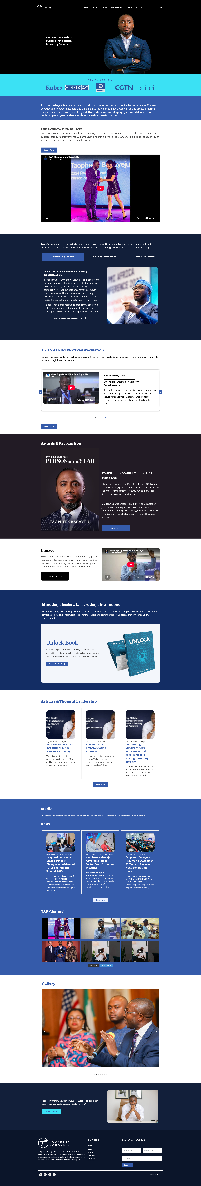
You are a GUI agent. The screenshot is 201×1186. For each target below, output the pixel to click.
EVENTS (129, 8)
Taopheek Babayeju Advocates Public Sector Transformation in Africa (100, 862)
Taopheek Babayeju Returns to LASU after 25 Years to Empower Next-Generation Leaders (139, 864)
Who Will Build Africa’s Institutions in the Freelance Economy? (60, 748)
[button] (40, 392)
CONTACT (159, 8)
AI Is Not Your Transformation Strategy (96, 748)
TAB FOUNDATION (117, 8)
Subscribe (127, 1165)
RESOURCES (140, 8)
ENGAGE (95, 8)
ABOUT (86, 8)
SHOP (149, 8)
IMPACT (104, 8)
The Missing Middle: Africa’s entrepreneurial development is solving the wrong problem (137, 753)
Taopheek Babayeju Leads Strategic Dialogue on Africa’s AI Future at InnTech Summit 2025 (60, 864)
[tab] (63, 257)
